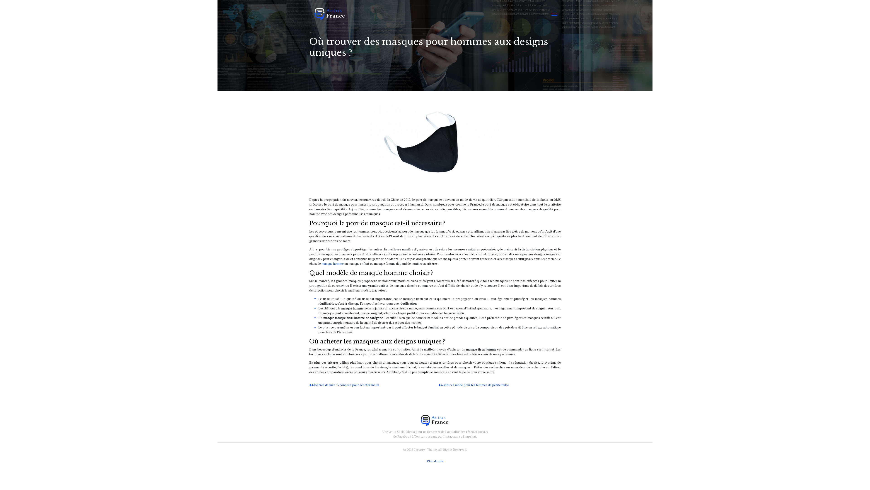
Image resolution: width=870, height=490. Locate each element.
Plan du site (435, 461)
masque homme (332, 263)
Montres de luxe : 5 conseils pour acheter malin (345, 385)
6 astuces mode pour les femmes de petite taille (475, 385)
